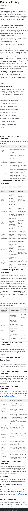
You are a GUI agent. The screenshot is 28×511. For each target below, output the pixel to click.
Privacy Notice (14, 510)
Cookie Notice (19, 368)
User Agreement (7, 510)
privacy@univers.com (10, 396)
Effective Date (21, 494)
